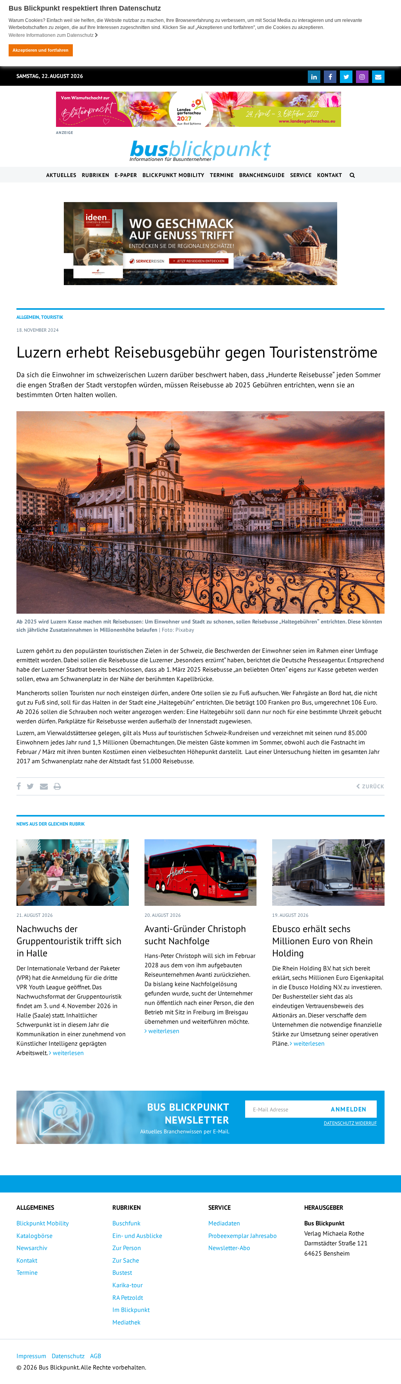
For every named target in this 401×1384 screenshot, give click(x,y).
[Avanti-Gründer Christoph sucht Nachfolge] (201, 872)
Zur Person (126, 1248)
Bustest (122, 1272)
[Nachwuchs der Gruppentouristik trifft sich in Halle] (72, 872)
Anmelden (349, 1109)
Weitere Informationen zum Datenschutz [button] (52, 35)
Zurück (372, 786)
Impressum (31, 1356)
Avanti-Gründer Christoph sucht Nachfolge (195, 935)
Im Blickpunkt (131, 1310)
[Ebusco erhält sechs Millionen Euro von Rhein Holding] (328, 872)
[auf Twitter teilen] (30, 786)
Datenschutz (68, 1356)
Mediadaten (224, 1223)
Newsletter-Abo (229, 1248)
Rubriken (95, 175)
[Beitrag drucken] (57, 786)
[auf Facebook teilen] (19, 786)
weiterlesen (67, 1053)
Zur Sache (125, 1260)
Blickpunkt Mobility (173, 175)
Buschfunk (126, 1223)
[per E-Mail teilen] (44, 786)
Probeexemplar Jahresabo (242, 1235)
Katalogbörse (34, 1235)
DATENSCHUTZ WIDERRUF (350, 1123)
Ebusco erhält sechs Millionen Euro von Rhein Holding (322, 941)
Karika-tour (127, 1285)
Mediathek (126, 1322)
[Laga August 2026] (198, 109)
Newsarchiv (31, 1248)
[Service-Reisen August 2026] (200, 243)
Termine (222, 175)
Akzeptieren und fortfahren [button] (41, 50)
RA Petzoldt (127, 1297)
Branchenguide (262, 175)
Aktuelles (61, 175)
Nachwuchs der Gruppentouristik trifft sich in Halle (68, 941)
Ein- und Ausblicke (137, 1235)
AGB (95, 1356)
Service (301, 175)
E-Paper (126, 175)
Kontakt (329, 175)
